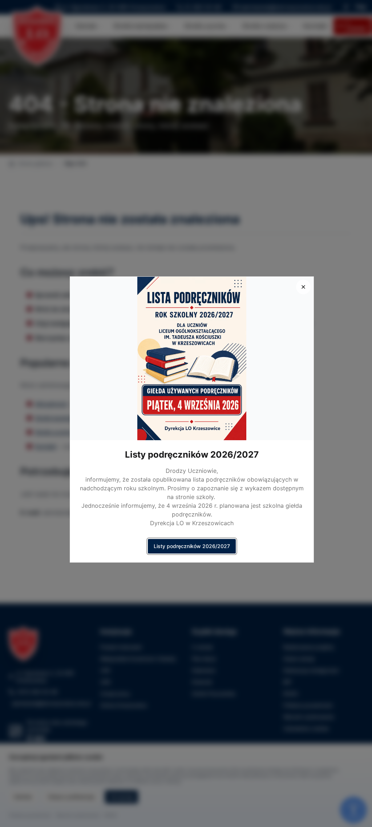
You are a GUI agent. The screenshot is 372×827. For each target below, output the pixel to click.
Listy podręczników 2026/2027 (192, 546)
